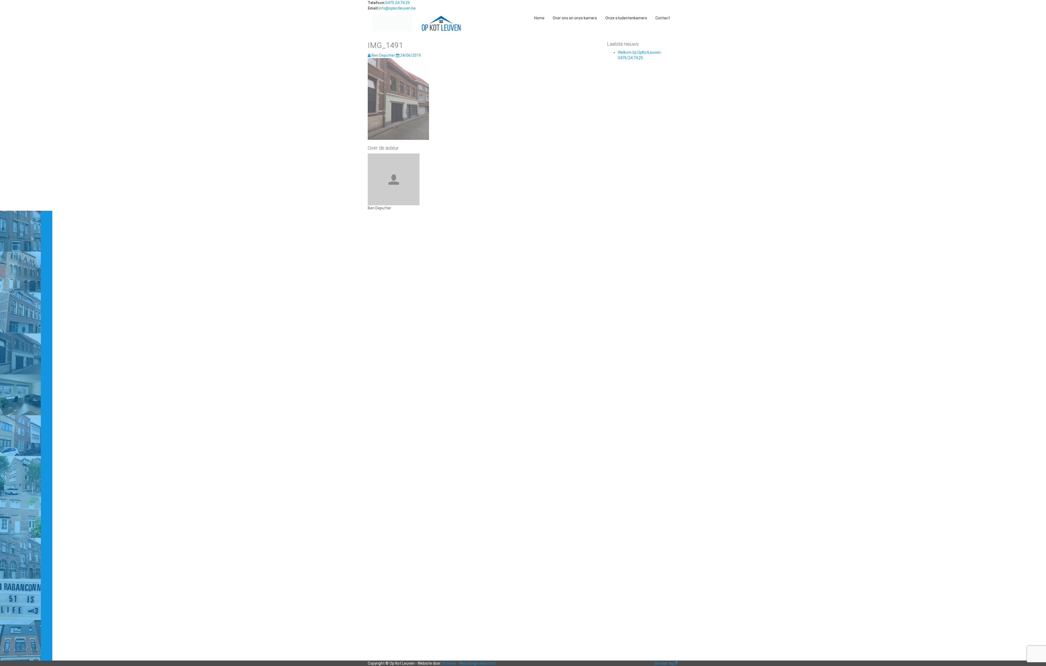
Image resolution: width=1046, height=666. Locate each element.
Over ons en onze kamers (575, 18)
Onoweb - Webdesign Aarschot (468, 663)
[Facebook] (676, 663)
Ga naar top (664, 663)
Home (539, 18)
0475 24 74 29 (397, 3)
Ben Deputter (383, 55)
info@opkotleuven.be (397, 8)
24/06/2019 (410, 55)
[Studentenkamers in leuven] (392, 18)
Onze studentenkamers (626, 18)
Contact (662, 18)
